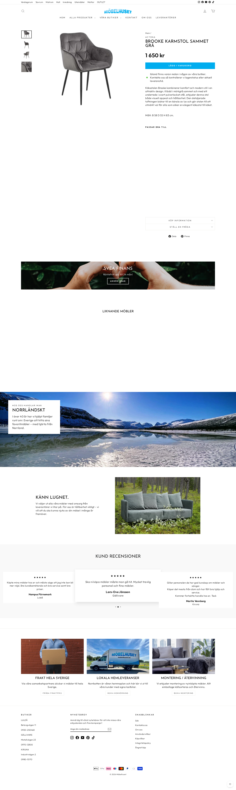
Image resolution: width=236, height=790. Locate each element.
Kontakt (132, 17)
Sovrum (39, 2)
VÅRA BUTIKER (109, 17)
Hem (62, 17)
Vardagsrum (27, 2)
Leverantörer (166, 17)
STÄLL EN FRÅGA (180, 227)
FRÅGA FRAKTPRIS (52, 693)
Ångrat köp (140, 747)
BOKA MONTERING (183, 693)
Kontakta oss (141, 725)
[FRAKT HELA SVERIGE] (52, 656)
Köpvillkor (140, 738)
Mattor (91, 2)
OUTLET (101, 2)
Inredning (67, 2)
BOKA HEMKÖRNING (118, 693)
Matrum (50, 2)
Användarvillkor (143, 734)
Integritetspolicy (143, 743)
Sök (137, 720)
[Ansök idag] (118, 276)
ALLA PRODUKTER (82, 17)
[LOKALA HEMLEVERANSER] (118, 656)
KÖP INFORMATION (180, 220)
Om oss (147, 17)
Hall (58, 2)
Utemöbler (80, 2)
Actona (150, 37)
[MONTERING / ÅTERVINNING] (183, 656)
